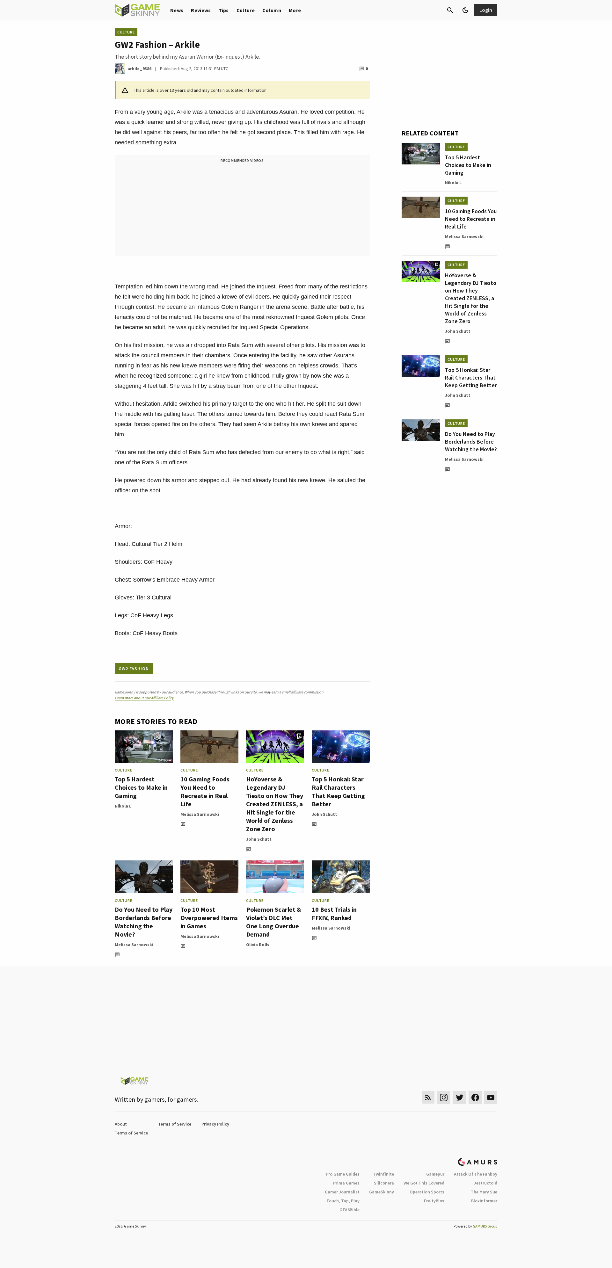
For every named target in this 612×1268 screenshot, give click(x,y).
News (176, 10)
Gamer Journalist (342, 1192)
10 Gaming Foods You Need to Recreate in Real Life (204, 791)
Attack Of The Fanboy (475, 1174)
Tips (224, 10)
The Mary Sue (484, 1192)
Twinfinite (383, 1174)
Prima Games (346, 1183)
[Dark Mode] (465, 10)
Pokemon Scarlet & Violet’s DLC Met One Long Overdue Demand (273, 921)
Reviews (201, 10)
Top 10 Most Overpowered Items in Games (209, 917)
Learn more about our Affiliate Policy (144, 697)
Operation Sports (427, 1192)
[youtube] (491, 1097)
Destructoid (485, 1183)
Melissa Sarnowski (199, 814)
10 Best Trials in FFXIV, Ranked (334, 913)
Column (271, 10)
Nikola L (123, 806)
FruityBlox (434, 1201)
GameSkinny (381, 1192)
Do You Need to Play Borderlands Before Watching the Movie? (143, 921)
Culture (246, 10)
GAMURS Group (485, 1226)
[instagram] (443, 1097)
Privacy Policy (215, 1124)
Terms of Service (174, 1124)
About (121, 1124)
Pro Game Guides (343, 1174)
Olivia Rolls (257, 944)
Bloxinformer (484, 1201)
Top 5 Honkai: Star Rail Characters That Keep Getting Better (338, 791)
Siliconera (384, 1183)
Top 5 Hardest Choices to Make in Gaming (141, 787)
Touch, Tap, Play (343, 1201)
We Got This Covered (424, 1183)
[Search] (450, 10)
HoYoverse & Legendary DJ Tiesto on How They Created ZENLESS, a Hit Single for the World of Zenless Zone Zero (274, 804)
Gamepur (435, 1174)
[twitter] (459, 1097)
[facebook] (475, 1097)
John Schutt (259, 839)
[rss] (428, 1097)
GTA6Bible (349, 1210)
